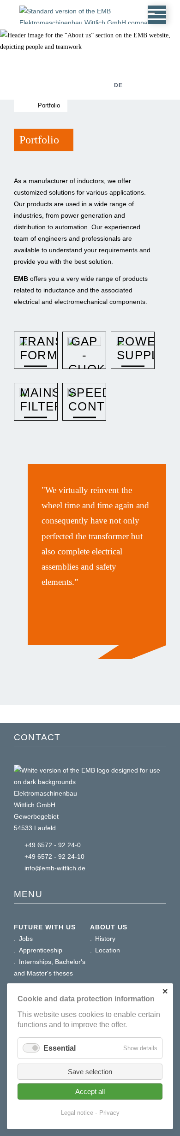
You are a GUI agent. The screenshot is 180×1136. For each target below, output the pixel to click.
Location (107, 950)
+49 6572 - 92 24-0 (52, 845)
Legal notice (77, 1112)
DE (118, 85)
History (105, 938)
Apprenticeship (40, 950)
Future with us (45, 927)
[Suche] (93, 85)
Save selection (90, 1072)
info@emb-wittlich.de (54, 868)
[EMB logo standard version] (92, 35)
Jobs (26, 938)
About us (108, 927)
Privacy (109, 1112)
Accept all (90, 1091)
